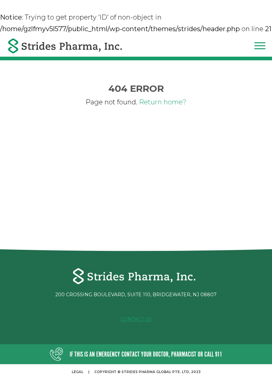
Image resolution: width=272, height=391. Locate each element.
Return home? (162, 102)
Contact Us (136, 319)
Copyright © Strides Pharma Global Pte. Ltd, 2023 (147, 372)
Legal (77, 372)
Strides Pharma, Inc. (66, 46)
